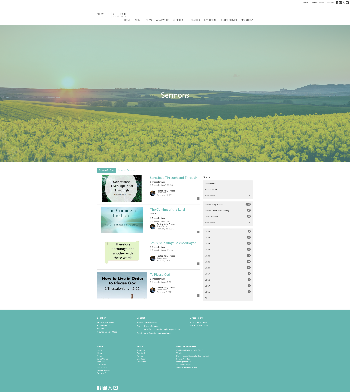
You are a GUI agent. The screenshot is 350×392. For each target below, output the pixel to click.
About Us (141, 350)
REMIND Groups (183, 364)
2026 (227, 231)
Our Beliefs (141, 359)
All (206, 298)
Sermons (178, 20)
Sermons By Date (107, 170)
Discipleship (210, 183)
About (138, 20)
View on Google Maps (107, 332)
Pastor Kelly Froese (227, 204)
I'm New (140, 356)
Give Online (210, 20)
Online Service (229, 20)
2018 (227, 279)
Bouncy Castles (318, 3)
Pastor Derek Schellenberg (227, 210)
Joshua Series (211, 189)
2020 (227, 267)
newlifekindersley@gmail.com (157, 333)
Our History (142, 361)
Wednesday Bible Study (186, 367)
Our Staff (141, 353)
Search (305, 3)
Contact (330, 3)
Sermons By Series (126, 170)
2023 (227, 249)
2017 (227, 285)
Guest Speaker (227, 216)
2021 (227, 261)
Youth (179, 353)
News (149, 20)
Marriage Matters (183, 361)
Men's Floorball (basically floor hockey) (192, 356)
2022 (227, 255)
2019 (227, 273)
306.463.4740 (150, 322)
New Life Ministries (186, 346)
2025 (227, 237)
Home (127, 20)
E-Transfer (193, 20)
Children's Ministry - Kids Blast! (189, 350)
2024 (227, 243)
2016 (227, 291)
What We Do (162, 20)
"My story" (247, 20)
